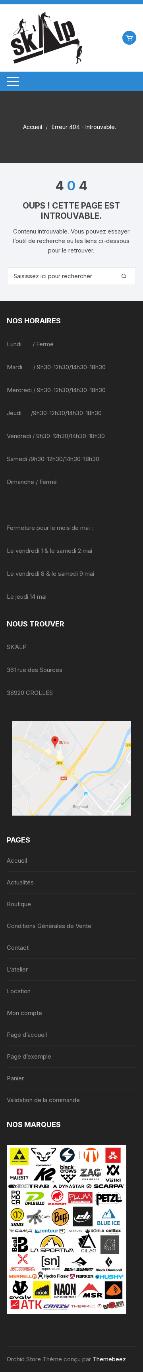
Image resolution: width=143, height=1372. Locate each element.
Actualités (20, 882)
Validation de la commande (43, 1100)
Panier (15, 1078)
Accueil (17, 860)
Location (19, 991)
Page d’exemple (29, 1056)
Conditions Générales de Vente (49, 926)
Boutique (19, 904)
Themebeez (109, 1359)
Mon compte (24, 1013)
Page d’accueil (27, 1034)
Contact (18, 947)
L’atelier (17, 969)
